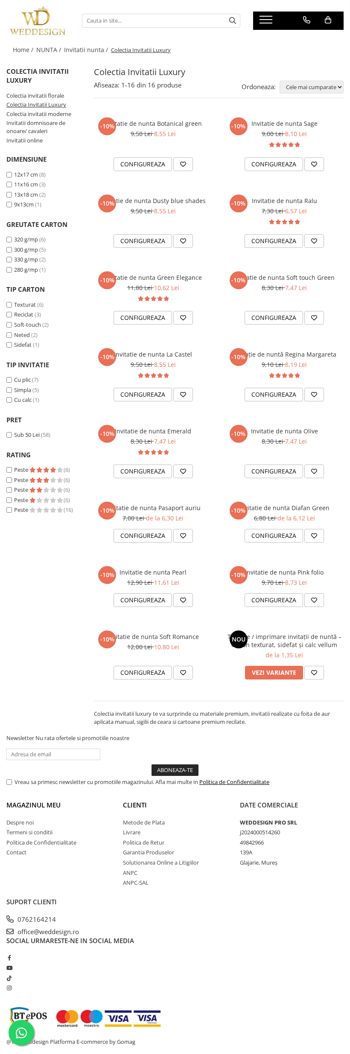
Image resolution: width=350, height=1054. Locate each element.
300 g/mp (26, 249)
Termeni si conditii (29, 832)
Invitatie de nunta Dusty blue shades (153, 201)
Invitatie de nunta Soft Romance (153, 637)
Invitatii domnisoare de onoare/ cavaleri (35, 127)
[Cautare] (232, 21)
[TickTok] (9, 978)
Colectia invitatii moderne (38, 114)
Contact (16, 852)
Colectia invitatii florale (35, 95)
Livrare (131, 832)
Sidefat (23, 344)
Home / (24, 50)
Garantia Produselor (148, 852)
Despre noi (20, 822)
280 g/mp (26, 269)
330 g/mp (26, 259)
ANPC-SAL (136, 882)
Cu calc (23, 400)
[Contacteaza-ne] (306, 20)
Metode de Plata (144, 822)
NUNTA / (49, 50)
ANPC (130, 873)
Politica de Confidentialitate (234, 782)
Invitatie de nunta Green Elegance (153, 277)
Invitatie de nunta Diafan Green (284, 508)
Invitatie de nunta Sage (284, 123)
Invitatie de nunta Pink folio (284, 572)
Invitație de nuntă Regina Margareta (284, 354)
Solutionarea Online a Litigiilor (161, 862)
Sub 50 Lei (27, 434)
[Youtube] (9, 968)
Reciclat (23, 314)
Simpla (22, 390)
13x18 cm (26, 194)
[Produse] (267, 22)
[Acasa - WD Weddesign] (37, 20)
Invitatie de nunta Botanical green (153, 123)
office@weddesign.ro (47, 931)
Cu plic (22, 379)
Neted (22, 335)
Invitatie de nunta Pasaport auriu (153, 508)
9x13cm (24, 204)
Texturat (25, 304)
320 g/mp (26, 239)
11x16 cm (26, 184)
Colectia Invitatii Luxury (36, 104)
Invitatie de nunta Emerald (153, 431)
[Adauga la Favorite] (183, 164)
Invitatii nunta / (87, 50)
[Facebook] (9, 957)
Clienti (135, 805)
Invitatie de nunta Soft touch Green (284, 277)
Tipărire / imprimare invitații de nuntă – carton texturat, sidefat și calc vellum (284, 641)
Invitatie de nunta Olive (284, 431)
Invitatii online (24, 140)
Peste (21, 469)
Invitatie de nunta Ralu (284, 201)
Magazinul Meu (33, 805)
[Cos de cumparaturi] (328, 20)
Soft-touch (27, 324)
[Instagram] (9, 988)
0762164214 (36, 919)
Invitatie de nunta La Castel (153, 354)
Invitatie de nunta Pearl (153, 572)
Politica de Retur (143, 842)
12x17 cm (26, 174)
